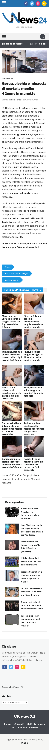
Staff (29, 724)
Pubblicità (22, 728)
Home (5, 475)
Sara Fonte (16, 100)
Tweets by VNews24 (12, 687)
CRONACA (7, 78)
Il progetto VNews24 (14, 724)
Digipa (24, 743)
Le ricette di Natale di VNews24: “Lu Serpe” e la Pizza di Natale (31, 591)
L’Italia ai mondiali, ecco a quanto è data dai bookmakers (31, 561)
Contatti (33, 728)
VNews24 (24, 716)
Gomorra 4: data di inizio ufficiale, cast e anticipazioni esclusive (32, 605)
